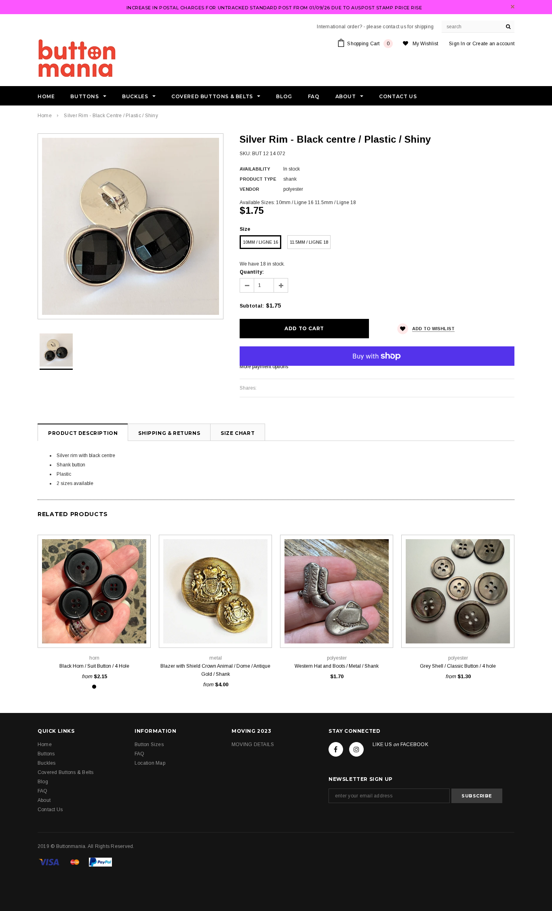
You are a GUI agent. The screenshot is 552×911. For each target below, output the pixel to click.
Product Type (258, 179)
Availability (255, 169)
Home (45, 115)
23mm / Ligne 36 (130, 617)
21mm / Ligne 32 (336, 629)
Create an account (493, 43)
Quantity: (252, 272)
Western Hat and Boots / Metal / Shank (337, 666)
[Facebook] (336, 749)
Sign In (457, 43)
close (512, 6)
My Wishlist (425, 43)
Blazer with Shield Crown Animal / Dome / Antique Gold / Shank (215, 670)
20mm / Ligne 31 (215, 629)
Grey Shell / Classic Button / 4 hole (458, 666)
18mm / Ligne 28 (94, 617)
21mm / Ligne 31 (476, 629)
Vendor (249, 189)
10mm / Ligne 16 (260, 242)
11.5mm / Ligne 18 (309, 242)
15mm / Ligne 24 (58, 617)
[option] (130, 226)
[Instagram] (356, 749)
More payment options (264, 366)
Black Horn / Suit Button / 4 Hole (94, 666)
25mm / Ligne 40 (94, 629)
